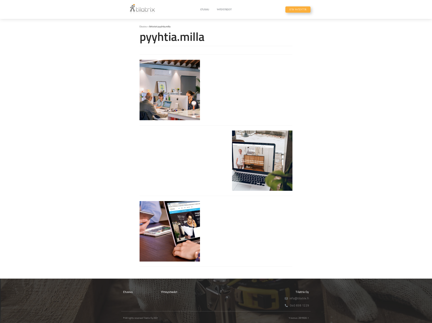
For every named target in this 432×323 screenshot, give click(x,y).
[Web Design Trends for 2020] (262, 161)
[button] (297, 9)
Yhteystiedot (224, 9)
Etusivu (204, 9)
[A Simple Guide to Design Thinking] (170, 90)
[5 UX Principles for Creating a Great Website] (170, 231)
